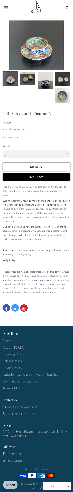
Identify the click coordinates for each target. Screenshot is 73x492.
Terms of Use (12, 388)
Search (7, 340)
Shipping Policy (13, 354)
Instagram (14, 460)
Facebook (14, 454)
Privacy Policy (12, 368)
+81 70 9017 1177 (21, 414)
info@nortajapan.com (22, 407)
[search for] (67, 7)
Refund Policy (12, 361)
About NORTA (13, 347)
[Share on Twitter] (15, 308)
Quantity (7, 146)
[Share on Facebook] (6, 308)
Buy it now (36, 176)
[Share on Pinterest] (24, 308)
